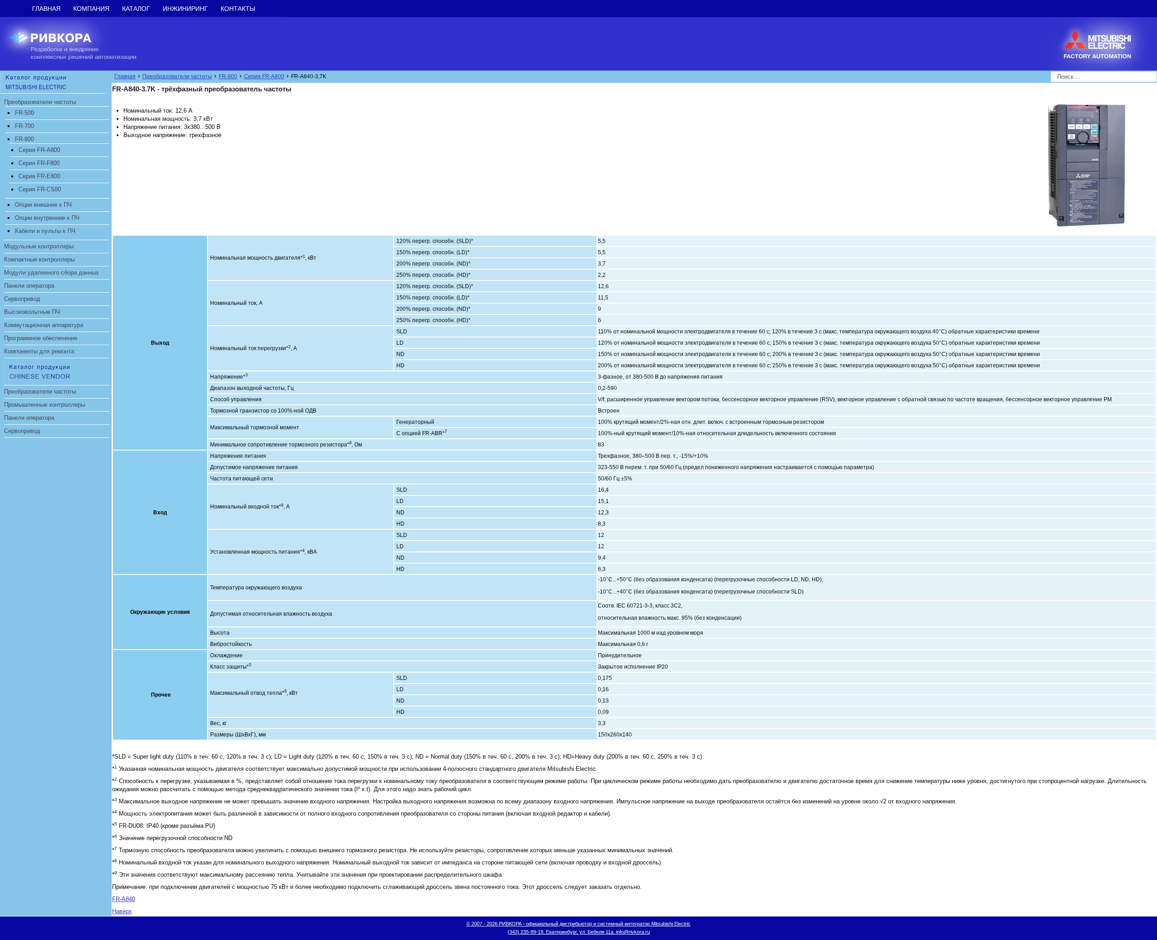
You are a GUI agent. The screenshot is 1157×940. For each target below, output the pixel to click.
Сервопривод (22, 298)
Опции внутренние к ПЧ (47, 217)
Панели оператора (29, 285)
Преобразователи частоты (40, 102)
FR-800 (24, 139)
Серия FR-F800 (39, 163)
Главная (46, 8)
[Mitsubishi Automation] (52, 81)
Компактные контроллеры (39, 259)
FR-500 (24, 112)
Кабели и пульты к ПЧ (45, 231)
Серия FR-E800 (39, 176)
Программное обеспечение (40, 338)
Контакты (238, 8)
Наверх (122, 911)
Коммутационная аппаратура (43, 325)
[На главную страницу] (80, 43)
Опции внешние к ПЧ (43, 204)
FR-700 (24, 126)
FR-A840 (123, 899)
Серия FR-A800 (39, 150)
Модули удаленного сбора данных (51, 272)
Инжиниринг (185, 8)
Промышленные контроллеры (44, 404)
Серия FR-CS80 (40, 189)
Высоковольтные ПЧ (32, 312)
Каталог (136, 8)
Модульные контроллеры (39, 246)
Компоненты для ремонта (39, 351)
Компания (91, 8)
